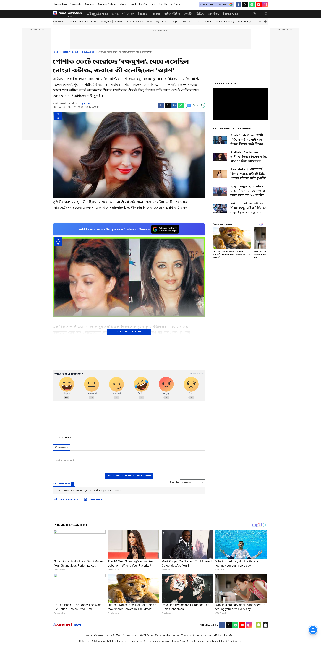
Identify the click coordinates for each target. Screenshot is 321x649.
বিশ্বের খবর (230, 14)
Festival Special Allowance (129, 21)
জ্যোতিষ (213, 14)
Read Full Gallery (129, 331)
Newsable (75, 4)
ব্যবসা (156, 14)
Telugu (123, 4)
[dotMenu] (244, 14)
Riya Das (85, 103)
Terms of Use (113, 635)
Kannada (89, 4)
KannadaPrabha (106, 4)
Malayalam (60, 4)
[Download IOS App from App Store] (265, 625)
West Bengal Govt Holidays (162, 21)
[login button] (255, 14)
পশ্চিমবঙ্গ (128, 14)
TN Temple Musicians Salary (218, 21)
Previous (260, 21)
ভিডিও (200, 14)
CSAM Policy (146, 635)
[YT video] (259, 4)
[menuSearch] (266, 13)
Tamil (132, 4)
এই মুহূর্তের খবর (97, 14)
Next (265, 21)
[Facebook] (238, 4)
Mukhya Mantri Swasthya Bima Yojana (90, 21)
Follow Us (198, 105)
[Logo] (68, 14)
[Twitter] (245, 4)
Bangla (143, 4)
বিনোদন (143, 14)
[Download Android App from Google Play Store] (259, 625)
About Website (94, 635)
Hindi (153, 4)
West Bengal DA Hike (249, 21)
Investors (229, 635)
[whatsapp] (252, 4)
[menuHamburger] (260, 14)
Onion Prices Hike (190, 21)
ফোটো (188, 14)
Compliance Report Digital (207, 635)
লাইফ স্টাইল (172, 14)
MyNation (175, 4)
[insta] (265, 4)
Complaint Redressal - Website (173, 635)
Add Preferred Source (214, 4)
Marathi (163, 4)
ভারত (115, 14)
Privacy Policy (130, 635)
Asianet (67, 624)
